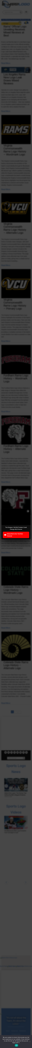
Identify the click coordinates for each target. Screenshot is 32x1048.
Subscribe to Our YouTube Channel (15, 535)
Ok (16, 1045)
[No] (30, 1041)
